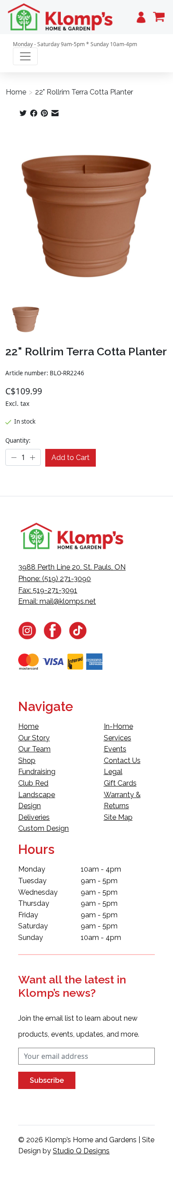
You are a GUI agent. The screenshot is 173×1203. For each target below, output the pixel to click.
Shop (26, 760)
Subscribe (47, 1080)
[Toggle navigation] (25, 56)
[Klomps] (60, 17)
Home (16, 92)
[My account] (141, 17)
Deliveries (34, 817)
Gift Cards (120, 783)
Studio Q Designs (81, 1151)
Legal (113, 771)
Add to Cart (70, 457)
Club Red (33, 783)
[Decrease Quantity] (14, 458)
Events (115, 749)
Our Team (34, 749)
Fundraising (36, 771)
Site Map (118, 817)
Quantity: (18, 440)
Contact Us (122, 760)
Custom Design (43, 828)
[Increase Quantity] (32, 458)
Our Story (34, 738)
